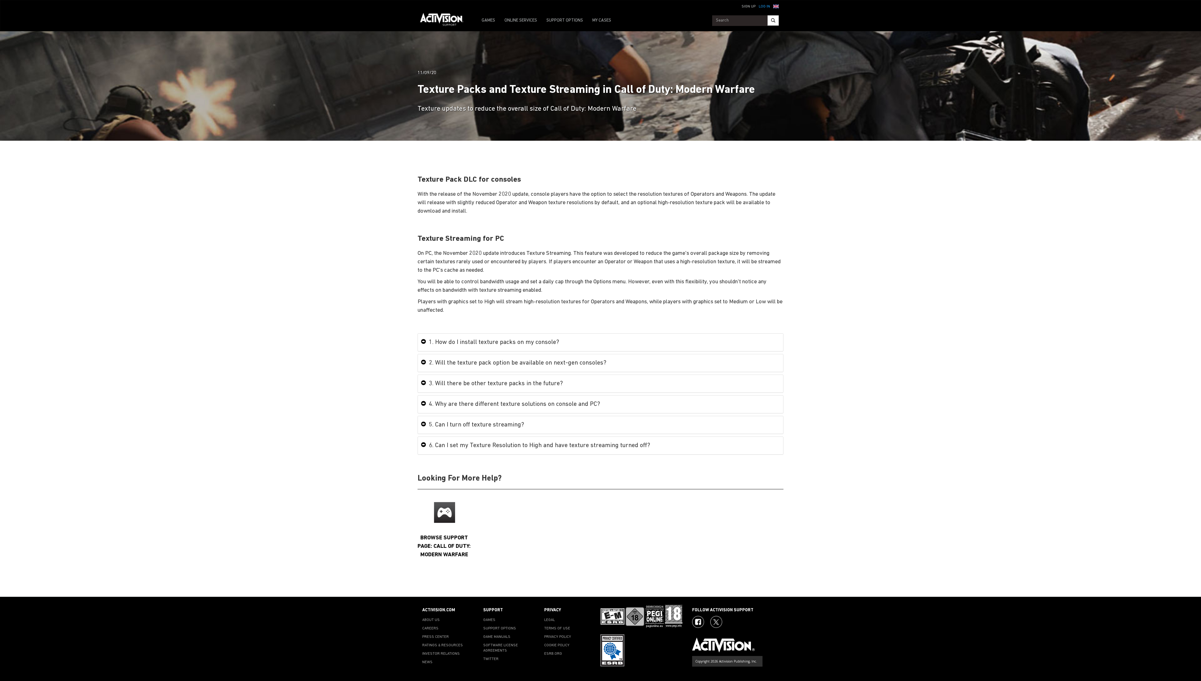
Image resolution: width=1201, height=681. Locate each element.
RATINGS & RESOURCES (442, 645)
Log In (764, 6)
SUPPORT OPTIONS (564, 20)
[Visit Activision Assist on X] (716, 622)
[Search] (773, 20)
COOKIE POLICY (557, 645)
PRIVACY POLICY (557, 637)
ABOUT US (431, 620)
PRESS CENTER (435, 637)
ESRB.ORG (553, 654)
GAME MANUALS (496, 637)
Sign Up (749, 6)
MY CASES (601, 20)
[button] (776, 6)
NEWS (427, 662)
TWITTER (491, 659)
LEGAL (549, 620)
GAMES (488, 20)
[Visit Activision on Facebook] (698, 622)
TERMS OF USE (557, 628)
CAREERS (430, 628)
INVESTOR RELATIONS (441, 654)
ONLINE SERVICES (520, 20)
